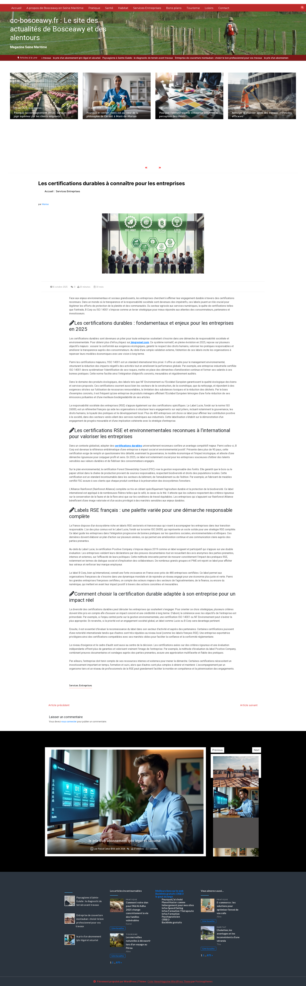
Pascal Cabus (104, 849)
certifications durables (128, 445)
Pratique (94, 8)
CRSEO (180, 893)
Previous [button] (217, 750)
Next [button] (256, 750)
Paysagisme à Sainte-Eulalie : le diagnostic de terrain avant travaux (106, 57)
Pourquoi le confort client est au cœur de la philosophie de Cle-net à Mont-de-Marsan (40, 114)
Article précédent (58, 705)
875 (118, 962)
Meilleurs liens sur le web (169, 890)
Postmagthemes (204, 981)
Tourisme (193, 8)
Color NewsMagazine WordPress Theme (169, 981)
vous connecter (69, 721)
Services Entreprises (147, 8)
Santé (109, 8)
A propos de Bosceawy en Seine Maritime (55, 8)
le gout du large (164, 896)
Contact (223, 8)
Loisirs (209, 8)
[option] (106, 57)
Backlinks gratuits (165, 893)
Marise (45, 204)
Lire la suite (118, 928)
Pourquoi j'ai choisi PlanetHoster (172, 901)
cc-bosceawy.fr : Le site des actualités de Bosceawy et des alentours (58, 29)
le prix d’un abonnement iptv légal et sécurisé (45, 57)
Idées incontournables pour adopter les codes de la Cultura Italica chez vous (124, 841)
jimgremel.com (139, 342)
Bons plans (174, 8)
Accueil (16, 8)
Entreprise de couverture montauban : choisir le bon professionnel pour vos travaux (187, 57)
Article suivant (249, 705)
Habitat (123, 8)
